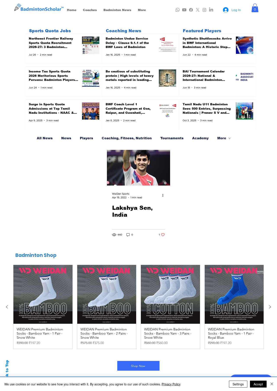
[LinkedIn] (211, 9)
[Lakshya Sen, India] (138, 168)
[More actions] (164, 195)
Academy (200, 138)
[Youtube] (184, 9)
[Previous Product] (7, 306)
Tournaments (172, 138)
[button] (255, 7)
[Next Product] (270, 306)
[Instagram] (204, 9)
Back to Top (7, 372)
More (221, 138)
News (66, 138)
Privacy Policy (171, 384)
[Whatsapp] (177, 9)
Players (86, 138)
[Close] (271, 384)
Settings (238, 384)
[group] (138, 306)
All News (45, 138)
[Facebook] (190, 9)
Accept (258, 384)
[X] (197, 9)
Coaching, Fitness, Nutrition (127, 138)
